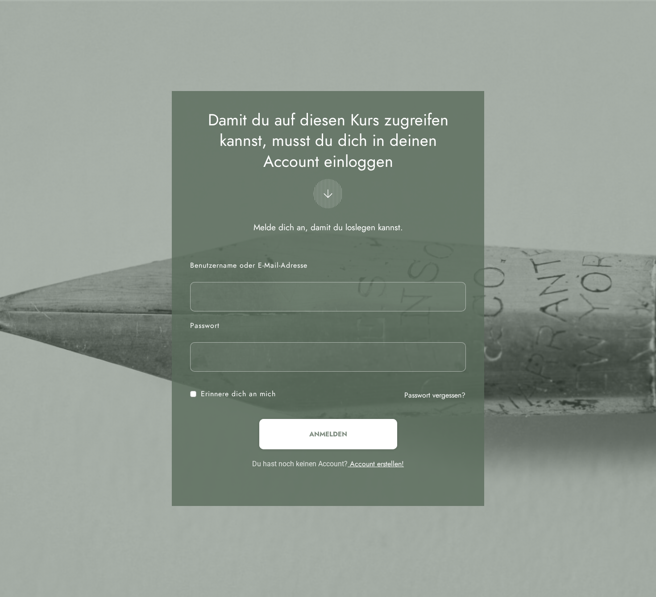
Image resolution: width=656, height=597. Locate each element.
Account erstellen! (376, 464)
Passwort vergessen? (434, 395)
